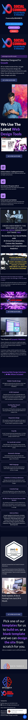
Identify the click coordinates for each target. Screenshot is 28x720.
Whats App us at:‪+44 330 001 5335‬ (9, 703)
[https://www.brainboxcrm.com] (14, 683)
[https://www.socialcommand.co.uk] (14, 43)
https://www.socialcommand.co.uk (8, 707)
